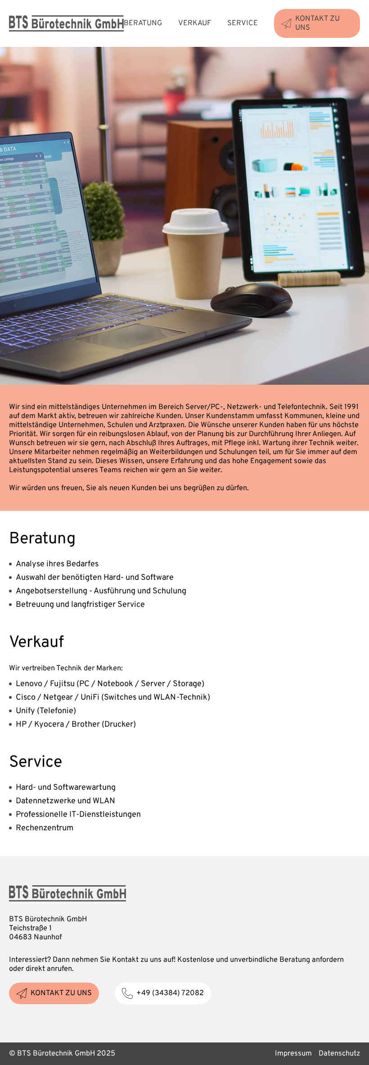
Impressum (293, 1053)
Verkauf (194, 23)
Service (242, 23)
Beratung (143, 23)
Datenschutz (339, 1053)
